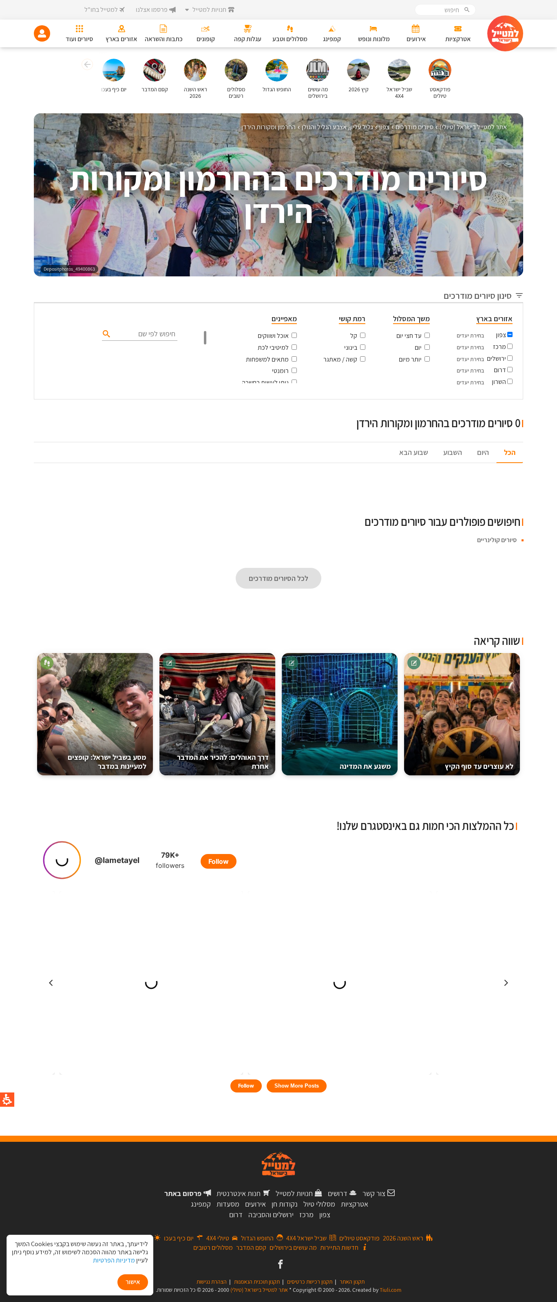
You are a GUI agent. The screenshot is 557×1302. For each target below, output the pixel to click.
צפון (501, 335)
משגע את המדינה (365, 766)
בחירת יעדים (470, 335)
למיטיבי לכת (273, 347)
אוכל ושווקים (273, 335)
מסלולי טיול (319, 1204)
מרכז (499, 346)
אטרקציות (354, 1204)
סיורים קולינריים (497, 540)
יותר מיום (410, 359)
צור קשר (373, 1193)
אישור (133, 1282)
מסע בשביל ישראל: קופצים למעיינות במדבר (107, 762)
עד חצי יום (409, 335)
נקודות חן (285, 1204)
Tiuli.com (391, 1289)
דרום (500, 370)
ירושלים (496, 358)
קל (353, 335)
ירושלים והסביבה (271, 1214)
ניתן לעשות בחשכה (265, 382)
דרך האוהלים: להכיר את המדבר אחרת (223, 762)
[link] (279, 1265)
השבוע (452, 452)
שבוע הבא (413, 452)
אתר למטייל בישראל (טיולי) (259, 1289)
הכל (509, 452)
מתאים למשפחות (267, 359)
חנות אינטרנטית (239, 1193)
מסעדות (228, 1204)
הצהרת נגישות (212, 1281)
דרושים (337, 1193)
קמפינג (201, 1204)
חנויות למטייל (294, 1193)
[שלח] (105, 333)
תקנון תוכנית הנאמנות (257, 1281)
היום (483, 452)
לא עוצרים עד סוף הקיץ (479, 766)
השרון (499, 381)
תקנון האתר (352, 1281)
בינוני (350, 347)
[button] (86, 66)
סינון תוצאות (489, 408)
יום (418, 347)
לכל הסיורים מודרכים (278, 578)
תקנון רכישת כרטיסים (309, 1281)
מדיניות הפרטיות (114, 1260)
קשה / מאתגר (340, 359)
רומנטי (280, 370)
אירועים (255, 1204)
